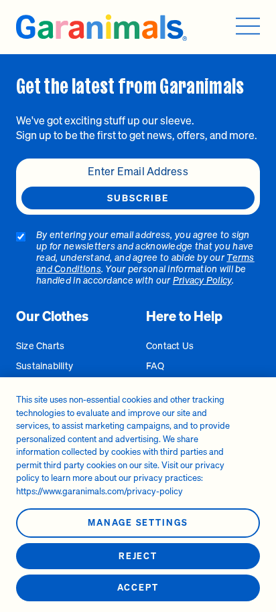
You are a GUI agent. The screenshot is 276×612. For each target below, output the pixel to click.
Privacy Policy (202, 280)
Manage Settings (138, 522)
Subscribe (138, 197)
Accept (138, 587)
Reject (138, 556)
